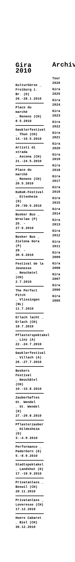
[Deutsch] (36, 28)
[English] (46, 28)
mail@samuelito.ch (24, 548)
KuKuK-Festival (29, 192)
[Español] (57, 28)
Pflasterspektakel (32, 335)
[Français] (67, 28)
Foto (32, 45)
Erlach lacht (27, 317)
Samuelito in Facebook (9, 556)
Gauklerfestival (30, 130)
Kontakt (67, 45)
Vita (55, 45)
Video (20, 45)
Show (8, 45)
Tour (43, 45)
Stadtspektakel (29, 464)
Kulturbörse (26, 85)
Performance (26, 447)
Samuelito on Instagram (18, 556)
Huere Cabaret (28, 518)
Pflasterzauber (29, 424)
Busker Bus (25, 214)
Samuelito (26, 8)
